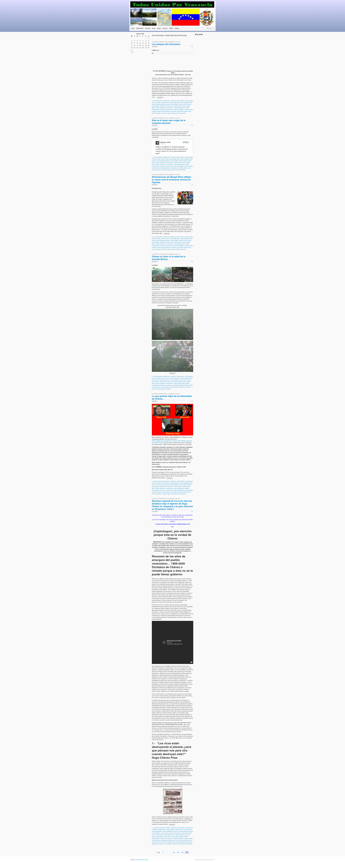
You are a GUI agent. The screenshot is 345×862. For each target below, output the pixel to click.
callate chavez (166, 100)
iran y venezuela (168, 844)
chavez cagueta (189, 100)
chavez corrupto (156, 102)
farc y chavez (178, 840)
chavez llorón (170, 106)
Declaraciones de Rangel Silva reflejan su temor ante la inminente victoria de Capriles (171, 179)
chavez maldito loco (161, 107)
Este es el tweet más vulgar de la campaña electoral (168, 121)
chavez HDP (163, 106)
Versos (159, 28)
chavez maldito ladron (169, 835)
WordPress (204, 859)
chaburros (173, 100)
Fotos (153, 28)
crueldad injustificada (178, 109)
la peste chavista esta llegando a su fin (166, 42)
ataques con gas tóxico (159, 827)
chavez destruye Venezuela (163, 104)
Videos (171, 28)
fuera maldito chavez (170, 842)
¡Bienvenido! (139, 28)
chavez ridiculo (160, 836)
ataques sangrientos (171, 827)
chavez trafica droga (179, 107)
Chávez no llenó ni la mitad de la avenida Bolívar (168, 258)
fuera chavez (161, 842)
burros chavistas (158, 100)
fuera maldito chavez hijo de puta (170, 387)
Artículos (147, 28)
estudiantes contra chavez (168, 840)
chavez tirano (169, 107)
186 (182, 852)
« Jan (131, 52)
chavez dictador (175, 104)
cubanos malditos (188, 109)
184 (174, 852)
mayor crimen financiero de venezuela (176, 113)
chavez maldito (178, 106)
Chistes (177, 28)
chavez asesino (180, 100)
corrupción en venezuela (166, 109)
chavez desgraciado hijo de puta (171, 831)
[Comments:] (192, 46)
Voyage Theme (211, 859)
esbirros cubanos (156, 111)
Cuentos (165, 28)
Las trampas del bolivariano (166, 44)
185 (178, 852)
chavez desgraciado (175, 102)
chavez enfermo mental (185, 104)
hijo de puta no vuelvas (160, 113)
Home (133, 28)
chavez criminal (165, 102)
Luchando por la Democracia (141, 859)
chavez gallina (155, 106)
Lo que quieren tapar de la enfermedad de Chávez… (172, 397)
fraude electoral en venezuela (169, 111)
